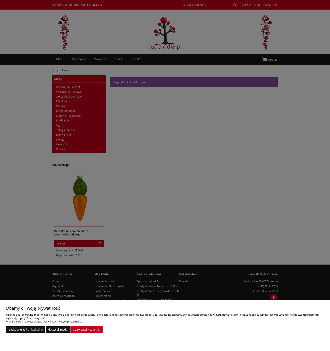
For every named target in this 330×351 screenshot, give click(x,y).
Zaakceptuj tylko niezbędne (26, 329)
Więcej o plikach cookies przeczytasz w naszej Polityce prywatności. (44, 321)
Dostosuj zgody (57, 329)
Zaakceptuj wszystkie (86, 329)
